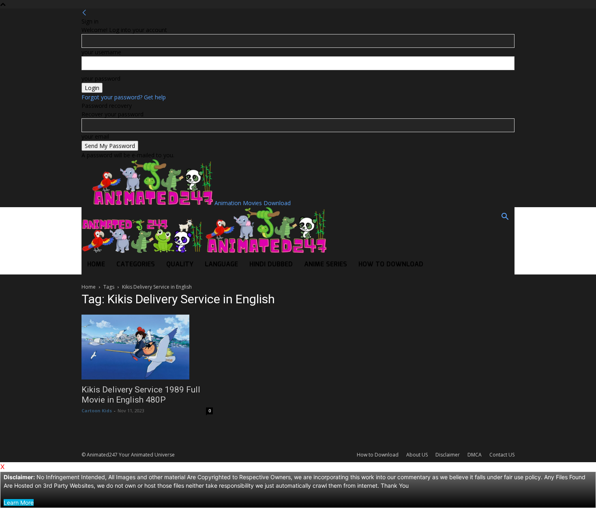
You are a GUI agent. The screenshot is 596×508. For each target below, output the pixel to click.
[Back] (84, 13)
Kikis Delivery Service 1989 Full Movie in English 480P (140, 395)
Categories (135, 264)
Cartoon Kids (96, 410)
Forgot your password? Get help (123, 97)
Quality (179, 264)
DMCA (474, 454)
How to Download (390, 264)
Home (96, 264)
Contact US (502, 454)
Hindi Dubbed (271, 264)
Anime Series (325, 264)
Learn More (19, 502)
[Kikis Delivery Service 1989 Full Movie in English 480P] (147, 347)
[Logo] (143, 251)
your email (95, 136)
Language (221, 264)
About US (417, 454)
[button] (505, 217)
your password (100, 78)
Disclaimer (447, 454)
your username (101, 52)
